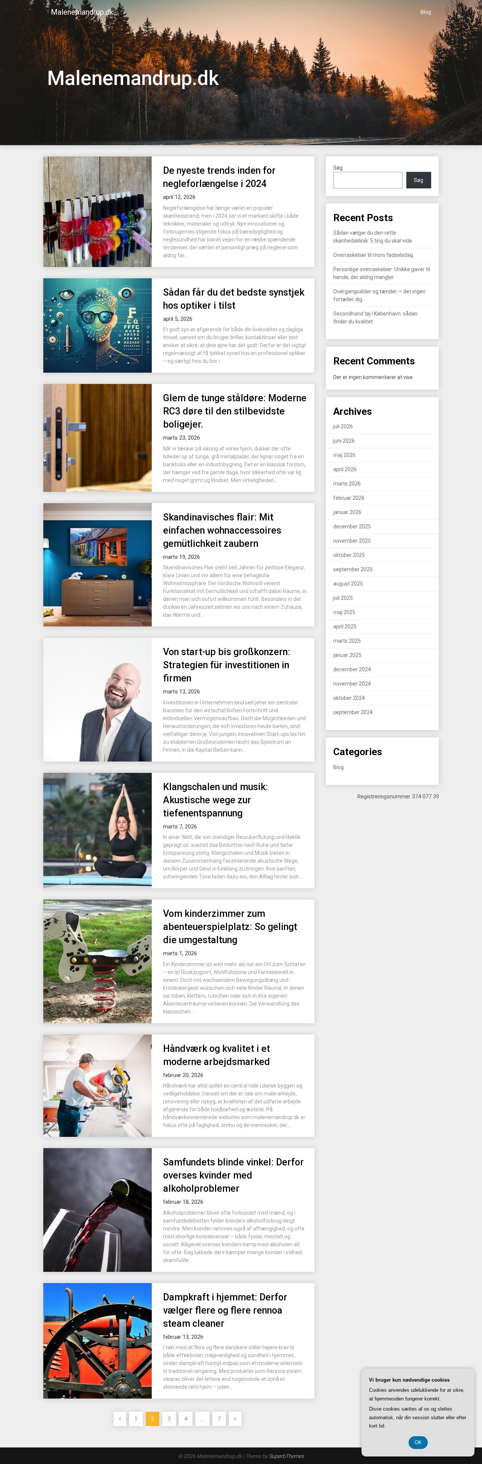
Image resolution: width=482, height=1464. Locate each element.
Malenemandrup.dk (82, 12)
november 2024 (352, 684)
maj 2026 (344, 455)
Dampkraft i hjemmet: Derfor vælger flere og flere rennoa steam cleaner (225, 1310)
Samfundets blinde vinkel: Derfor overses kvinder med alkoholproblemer (233, 1175)
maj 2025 (344, 612)
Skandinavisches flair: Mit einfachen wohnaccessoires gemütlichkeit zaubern (222, 530)
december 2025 (352, 526)
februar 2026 (349, 498)
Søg (338, 168)
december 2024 (352, 669)
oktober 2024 (349, 698)
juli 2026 (343, 426)
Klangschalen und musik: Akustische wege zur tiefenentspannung (215, 800)
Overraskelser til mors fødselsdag (373, 255)
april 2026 (345, 469)
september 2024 (353, 712)
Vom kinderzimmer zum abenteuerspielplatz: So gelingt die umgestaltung (230, 926)
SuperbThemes (286, 1456)
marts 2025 (347, 641)
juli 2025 (343, 598)
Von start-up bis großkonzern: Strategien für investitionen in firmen (226, 665)
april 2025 (345, 627)
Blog (426, 12)
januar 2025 (347, 655)
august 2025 (348, 584)
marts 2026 (347, 484)
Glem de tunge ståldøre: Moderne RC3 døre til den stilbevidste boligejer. (235, 411)
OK (418, 1442)
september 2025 (353, 569)
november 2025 (352, 541)
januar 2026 (347, 512)
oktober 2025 (349, 555)
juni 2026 (344, 441)
